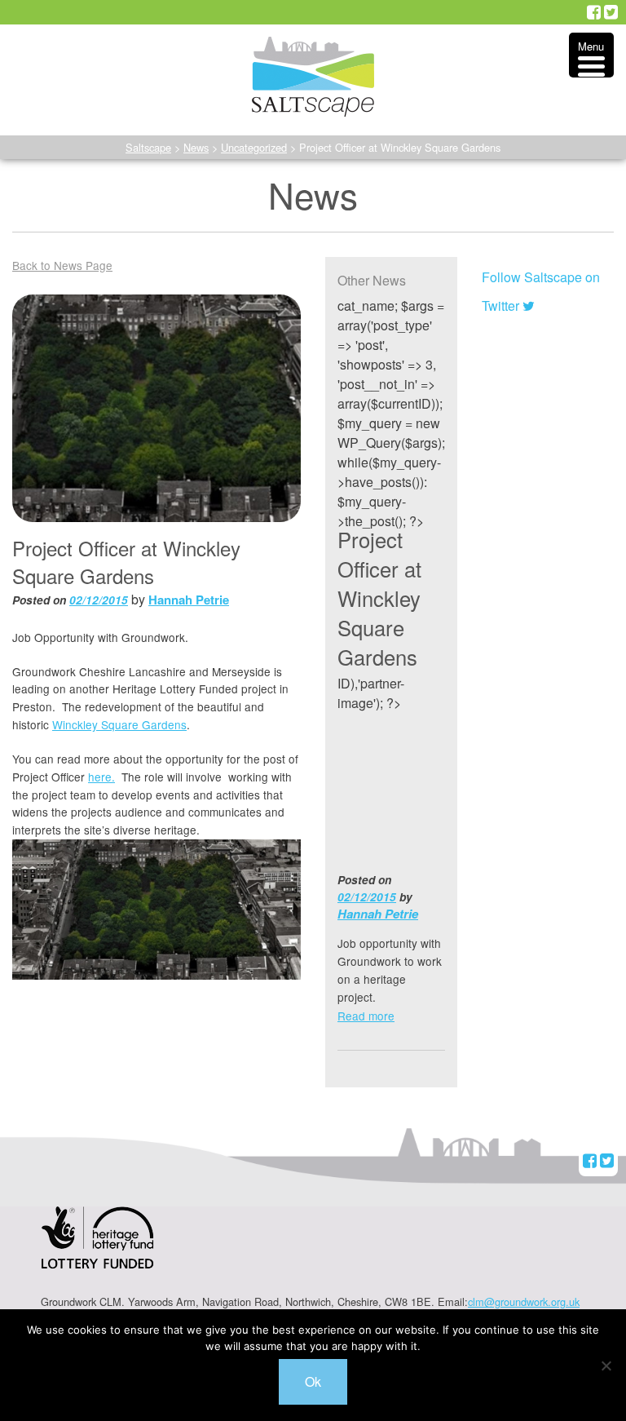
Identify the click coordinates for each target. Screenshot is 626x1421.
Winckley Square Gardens (119, 724)
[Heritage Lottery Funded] (97, 1248)
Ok (313, 1381)
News (196, 147)
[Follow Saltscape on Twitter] (611, 12)
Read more (366, 1015)
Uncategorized (254, 147)
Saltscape (148, 147)
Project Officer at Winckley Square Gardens (379, 598)
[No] (605, 1365)
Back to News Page (62, 265)
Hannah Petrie (188, 600)
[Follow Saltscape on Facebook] (594, 12)
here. (101, 776)
